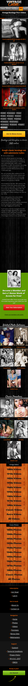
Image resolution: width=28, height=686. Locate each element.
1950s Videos (14, 491)
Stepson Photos (7, 347)
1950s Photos (14, 556)
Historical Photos (21, 347)
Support (15, 647)
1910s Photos (14, 538)
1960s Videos (14, 496)
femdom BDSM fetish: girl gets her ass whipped (14, 63)
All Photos (14, 579)
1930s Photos (14, 547)
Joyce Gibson (7, 439)
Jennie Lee (7, 418)
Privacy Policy (15, 655)
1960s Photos (14, 561)
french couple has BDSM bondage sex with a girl (14, 40)
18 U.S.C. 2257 (15, 658)
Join (21, 8)
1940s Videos (14, 487)
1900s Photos (14, 534)
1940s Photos (14, 552)
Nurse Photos (7, 368)
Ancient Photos (21, 368)
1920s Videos (14, 478)
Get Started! (14, 673)
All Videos (14, 518)
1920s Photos (14, 543)
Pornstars (15, 8)
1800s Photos (14, 529)
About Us (15, 605)
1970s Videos (14, 500)
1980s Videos (14, 505)
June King (21, 439)
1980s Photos (14, 570)
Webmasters (15, 637)
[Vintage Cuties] (14, 5)
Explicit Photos (14, 389)
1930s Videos (14, 482)
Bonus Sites (14, 634)
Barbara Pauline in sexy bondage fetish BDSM (14, 86)
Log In (25, 8)
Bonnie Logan (14, 460)
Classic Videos (14, 509)
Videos (15, 626)
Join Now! (15, 592)
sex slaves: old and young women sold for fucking (14, 108)
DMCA (15, 662)
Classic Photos (14, 574)
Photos (8, 8)
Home (15, 619)
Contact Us (15, 609)
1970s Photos (14, 565)
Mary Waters (21, 418)
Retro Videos (14, 514)
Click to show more (8, 156)
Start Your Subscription (14, 307)
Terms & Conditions (15, 651)
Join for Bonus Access (14, 134)
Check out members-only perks (14, 315)
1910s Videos (14, 473)
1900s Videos (14, 469)
